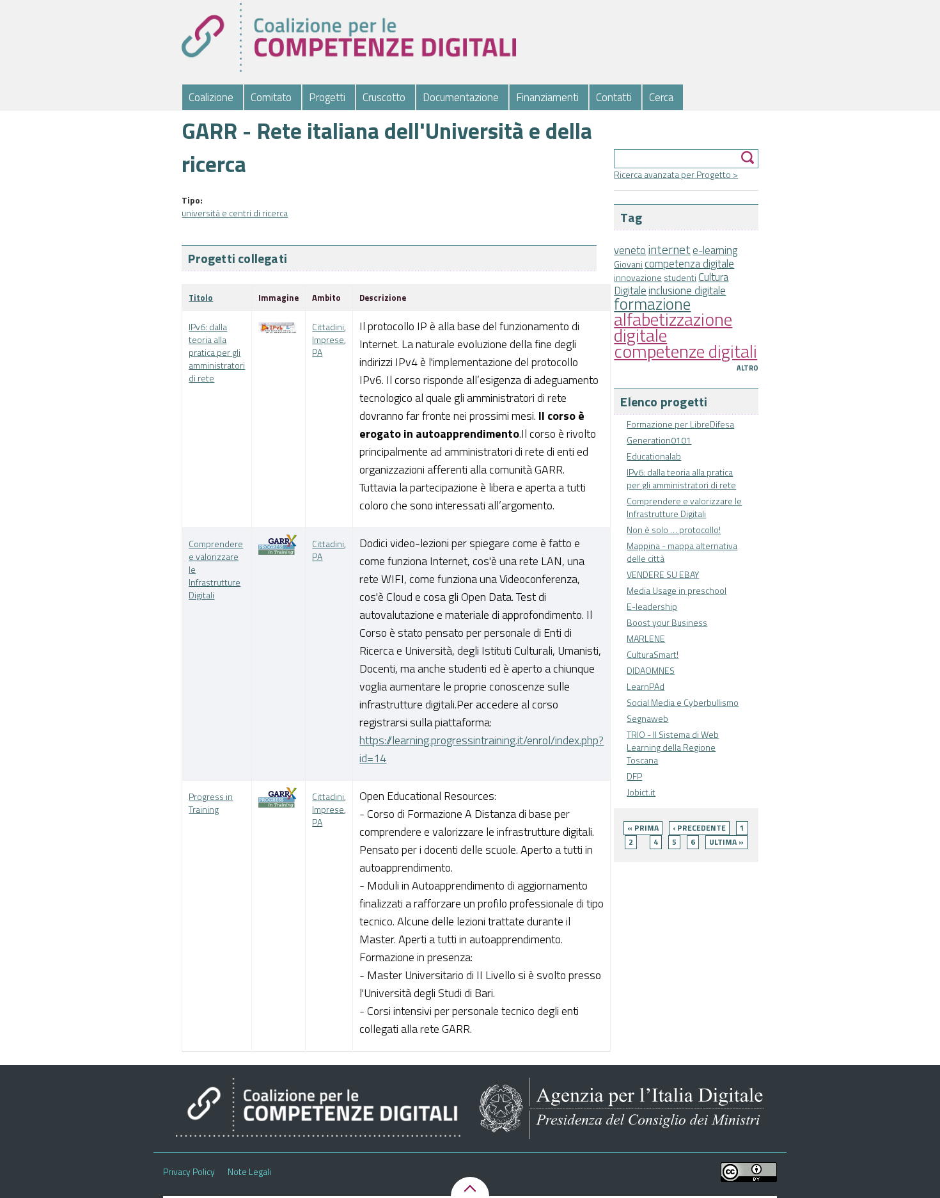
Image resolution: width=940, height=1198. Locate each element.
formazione (652, 303)
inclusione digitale (687, 290)
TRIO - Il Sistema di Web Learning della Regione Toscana (673, 747)
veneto (630, 250)
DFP (634, 776)
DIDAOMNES (651, 670)
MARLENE (646, 638)
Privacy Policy (189, 1171)
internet (669, 249)
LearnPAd (645, 686)
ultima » (726, 842)
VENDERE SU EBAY (663, 574)
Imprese (328, 339)
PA (317, 352)
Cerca (661, 97)
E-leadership (652, 606)
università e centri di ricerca (235, 213)
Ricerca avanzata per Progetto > (676, 174)
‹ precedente (699, 828)
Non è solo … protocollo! (674, 529)
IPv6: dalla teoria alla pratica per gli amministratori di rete (681, 478)
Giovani (628, 264)
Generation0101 (659, 440)
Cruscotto (384, 97)
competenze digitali (685, 351)
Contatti (614, 97)
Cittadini (328, 326)
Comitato (271, 97)
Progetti (327, 97)
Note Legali (249, 1171)
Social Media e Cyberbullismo (683, 702)
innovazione (638, 277)
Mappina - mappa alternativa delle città (682, 552)
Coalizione (211, 97)
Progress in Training (211, 803)
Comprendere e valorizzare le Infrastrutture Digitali (684, 507)
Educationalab (654, 456)
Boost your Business (667, 622)
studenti (680, 277)
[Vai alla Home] (349, 37)
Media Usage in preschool (676, 590)
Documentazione (461, 97)
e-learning (715, 250)
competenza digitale (689, 263)
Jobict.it (641, 792)
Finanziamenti (547, 97)
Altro (747, 368)
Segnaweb (647, 718)
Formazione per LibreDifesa (680, 424)
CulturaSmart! (652, 654)
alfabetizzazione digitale (673, 327)
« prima (643, 828)
